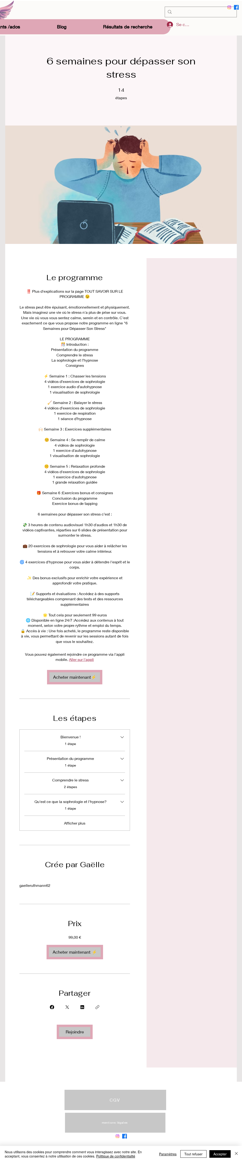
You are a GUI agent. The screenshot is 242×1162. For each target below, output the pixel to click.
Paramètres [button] (168, 1154)
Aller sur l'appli (81, 659)
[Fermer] (236, 1154)
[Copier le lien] (97, 1007)
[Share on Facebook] (52, 1007)
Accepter (220, 1154)
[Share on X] (67, 1007)
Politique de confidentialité (115, 1156)
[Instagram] (229, 7)
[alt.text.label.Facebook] (236, 7)
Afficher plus (74, 823)
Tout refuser (193, 1154)
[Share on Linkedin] (82, 1007)
